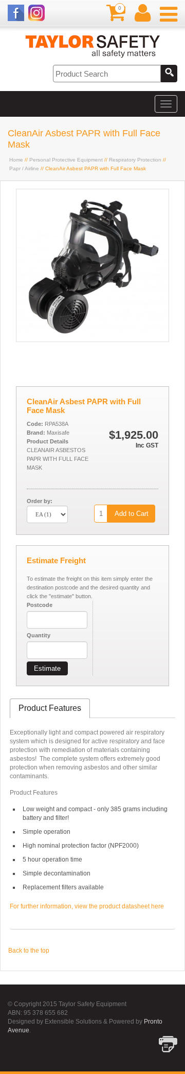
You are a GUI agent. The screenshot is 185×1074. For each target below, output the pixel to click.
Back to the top (28, 950)
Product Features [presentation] (49, 708)
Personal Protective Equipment (66, 160)
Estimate (47, 668)
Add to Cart (132, 513)
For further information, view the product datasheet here (87, 906)
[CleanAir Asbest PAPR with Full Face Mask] (92, 339)
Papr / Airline (24, 168)
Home (16, 160)
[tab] (50, 709)
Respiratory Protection (135, 160)
